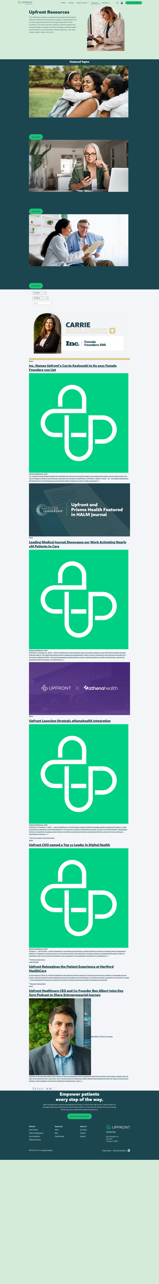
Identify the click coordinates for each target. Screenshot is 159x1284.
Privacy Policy (106, 1150)
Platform (63, 3)
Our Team (83, 1130)
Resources (94, 3)
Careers (83, 1133)
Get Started (36, 137)
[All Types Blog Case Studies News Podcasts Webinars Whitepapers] (39, 293)
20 (50, 1089)
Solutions (71, 3)
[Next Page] (56, 1088)
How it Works (33, 1130)
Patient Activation (82, 3)
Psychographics (34, 1136)
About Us (83, 1126)
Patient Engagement (36, 1133)
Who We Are (105, 3)
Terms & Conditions (119, 1150)
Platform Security (35, 1140)
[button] (117, 2)
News (57, 1130)
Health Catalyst (47, 1150)
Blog (56, 1133)
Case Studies (59, 1136)
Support (83, 1136)
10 (47, 1089)
